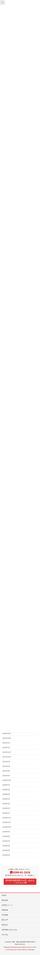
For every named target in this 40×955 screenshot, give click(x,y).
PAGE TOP (36, 924)
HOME (4, 895)
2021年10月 (6, 757)
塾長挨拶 (5, 900)
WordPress (14, 947)
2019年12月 (6, 818)
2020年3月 (6, 803)
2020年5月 (6, 794)
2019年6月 (6, 846)
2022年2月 (6, 743)
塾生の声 (5, 920)
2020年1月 (6, 813)
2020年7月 (6, 785)
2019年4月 (6, 855)
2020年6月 (6, 789)
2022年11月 (6, 733)
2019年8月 (6, 836)
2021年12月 (6, 752)
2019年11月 (6, 822)
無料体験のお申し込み (9, 930)
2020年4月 (6, 799)
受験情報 (5, 910)
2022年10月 (6, 738)
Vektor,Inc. (24, 949)
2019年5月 (6, 850)
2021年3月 (6, 771)
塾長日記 (5, 925)
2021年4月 (6, 766)
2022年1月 (6, 747)
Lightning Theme (26, 947)
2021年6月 (6, 761)
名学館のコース (7, 905)
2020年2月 (6, 808)
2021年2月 (6, 775)
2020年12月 (6, 780)
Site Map (5, 934)
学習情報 (5, 915)
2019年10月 (6, 827)
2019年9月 (6, 832)
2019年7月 (6, 841)
